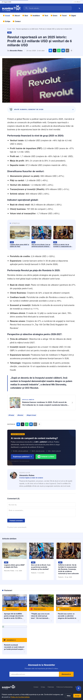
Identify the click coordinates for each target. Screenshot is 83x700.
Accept (77, 696)
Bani (26, 15)
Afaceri (17, 15)
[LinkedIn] (63, 50)
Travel (64, 15)
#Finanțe (11, 415)
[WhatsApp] (59, 50)
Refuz (69, 696)
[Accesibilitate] (78, 688)
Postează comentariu (16, 520)
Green (55, 15)
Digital (73, 15)
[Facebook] (50, 50)
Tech (46, 15)
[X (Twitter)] (54, 50)
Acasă (7, 15)
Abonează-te (66, 674)
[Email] (67, 50)
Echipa (7, 21)
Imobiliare (36, 15)
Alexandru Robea (16, 50)
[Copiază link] (71, 50)
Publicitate (51, 687)
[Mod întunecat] (79, 8)
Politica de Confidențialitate (20, 697)
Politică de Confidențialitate (64, 687)
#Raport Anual (31, 415)
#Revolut (20, 415)
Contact (18, 21)
